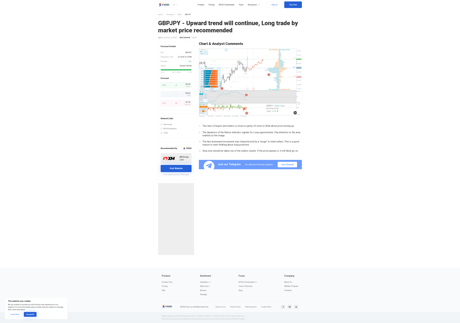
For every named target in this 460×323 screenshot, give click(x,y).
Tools (241, 5)
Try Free (293, 5)
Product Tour (167, 282)
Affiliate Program (291, 286)
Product (201, 5)
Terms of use (220, 307)
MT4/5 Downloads (226, 5)
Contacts (288, 290)
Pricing (211, 5)
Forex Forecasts (245, 286)
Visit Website (176, 168)
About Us (288, 282)
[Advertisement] (176, 219)
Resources (252, 5)
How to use (168, 124)
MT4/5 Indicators (170, 129)
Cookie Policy (266, 307)
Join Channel (287, 164)
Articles (203, 290)
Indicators (205, 282)
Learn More (15, 314)
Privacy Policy (235, 307)
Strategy (203, 294)
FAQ (163, 290)
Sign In (274, 5)
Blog (240, 290)
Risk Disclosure (251, 307)
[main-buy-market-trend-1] (250, 83)
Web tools (205, 286)
